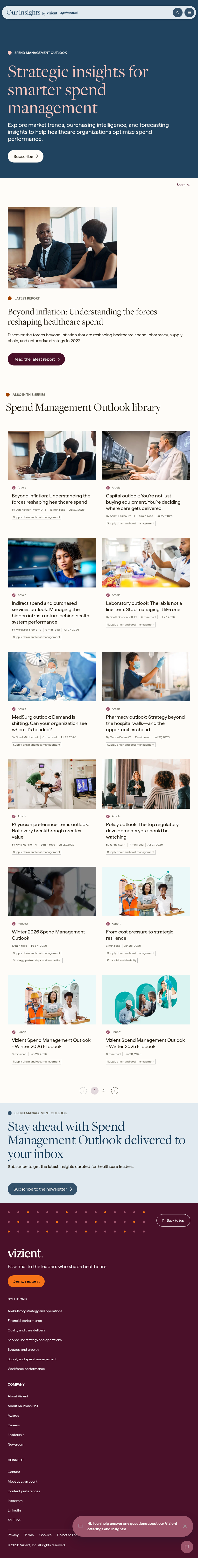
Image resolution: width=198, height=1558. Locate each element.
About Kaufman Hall (23, 1406)
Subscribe (23, 156)
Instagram (15, 1501)
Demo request (26, 1281)
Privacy (13, 1535)
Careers (14, 1425)
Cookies (45, 1535)
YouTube (14, 1520)
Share (183, 185)
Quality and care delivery (26, 1330)
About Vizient (18, 1396)
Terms (29, 1535)
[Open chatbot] (187, 1547)
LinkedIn (14, 1510)
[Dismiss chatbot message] (185, 1526)
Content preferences (24, 1491)
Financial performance (25, 1321)
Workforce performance (26, 1369)
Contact (14, 1472)
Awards (13, 1415)
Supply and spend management (32, 1359)
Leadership (16, 1435)
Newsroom (16, 1444)
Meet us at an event (22, 1481)
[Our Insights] (26, 13)
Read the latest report (34, 359)
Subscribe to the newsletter (40, 1189)
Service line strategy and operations (35, 1340)
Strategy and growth (23, 1349)
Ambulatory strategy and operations (35, 1311)
